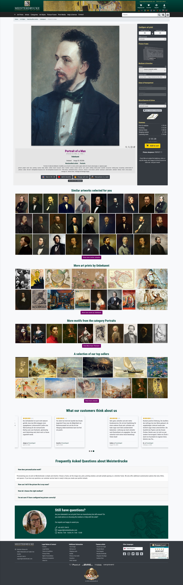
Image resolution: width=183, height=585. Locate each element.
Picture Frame (52, 15)
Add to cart (153, 146)
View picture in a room (101, 177)
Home (16, 19)
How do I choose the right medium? (30, 491)
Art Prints (20, 15)
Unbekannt (43, 19)
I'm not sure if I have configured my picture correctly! (37, 497)
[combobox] (152, 39)
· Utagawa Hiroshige (101, 556)
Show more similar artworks (91, 257)
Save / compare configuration (153, 110)
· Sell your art (72, 549)
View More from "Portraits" (91, 346)
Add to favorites (65, 177)
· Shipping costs (73, 551)
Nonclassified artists (32, 19)
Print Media (62, 15)
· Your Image (72, 547)
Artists (27, 15)
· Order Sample (73, 560)
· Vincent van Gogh (101, 547)
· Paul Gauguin (100, 551)
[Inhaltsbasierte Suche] (163, 15)
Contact (81, 15)
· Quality (71, 553)
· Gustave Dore (100, 558)
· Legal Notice (45, 549)
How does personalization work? (29, 469)
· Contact (44, 547)
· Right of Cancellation (47, 556)
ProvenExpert (37, 443)
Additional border (143, 37)
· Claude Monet (100, 549)
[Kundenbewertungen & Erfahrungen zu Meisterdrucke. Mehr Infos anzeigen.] (159, 551)
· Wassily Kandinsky (101, 553)
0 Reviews (79, 181)
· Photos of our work (74, 556)
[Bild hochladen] (168, 15)
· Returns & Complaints (48, 558)
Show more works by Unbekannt (91, 312)
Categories (34, 15)
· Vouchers (71, 558)
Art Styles (42, 15)
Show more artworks (91, 401)
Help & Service (72, 15)
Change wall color (82, 177)
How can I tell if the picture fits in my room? (33, 484)
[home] (14, 14)
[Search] (159, 15)
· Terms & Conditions (47, 551)
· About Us (44, 560)
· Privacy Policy (46, 553)
